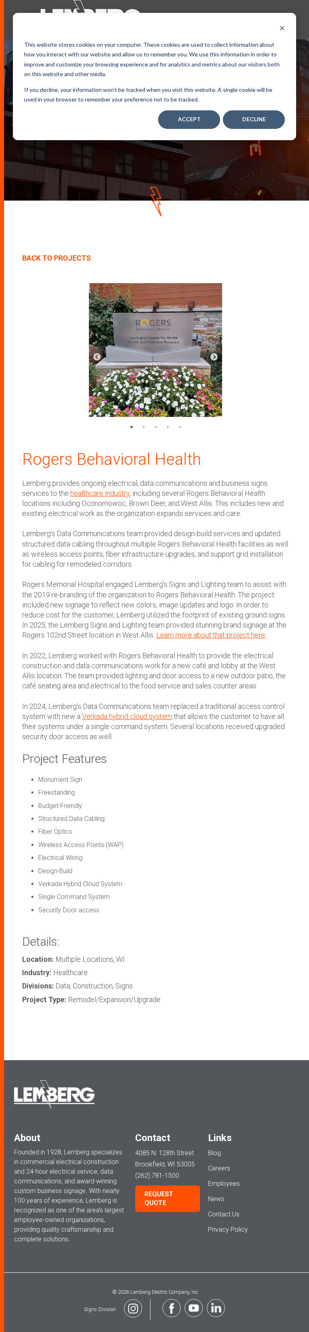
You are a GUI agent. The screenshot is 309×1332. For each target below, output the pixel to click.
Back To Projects (56, 258)
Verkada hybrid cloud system (127, 716)
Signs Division (100, 1309)
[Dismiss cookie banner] (282, 29)
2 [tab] (144, 427)
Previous (97, 357)
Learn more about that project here (210, 635)
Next (214, 357)
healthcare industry (100, 493)
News (216, 1199)
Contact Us (223, 1214)
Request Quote (158, 1198)
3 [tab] (156, 427)
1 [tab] (132, 427)
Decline (254, 119)
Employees (224, 1183)
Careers (219, 1168)
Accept (189, 119)
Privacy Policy (228, 1229)
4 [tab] (168, 427)
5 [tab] (180, 427)
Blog (214, 1153)
